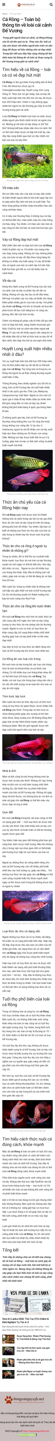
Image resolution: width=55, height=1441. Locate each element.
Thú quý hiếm (15, 14)
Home (4, 14)
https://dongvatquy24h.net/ (36, 1431)
